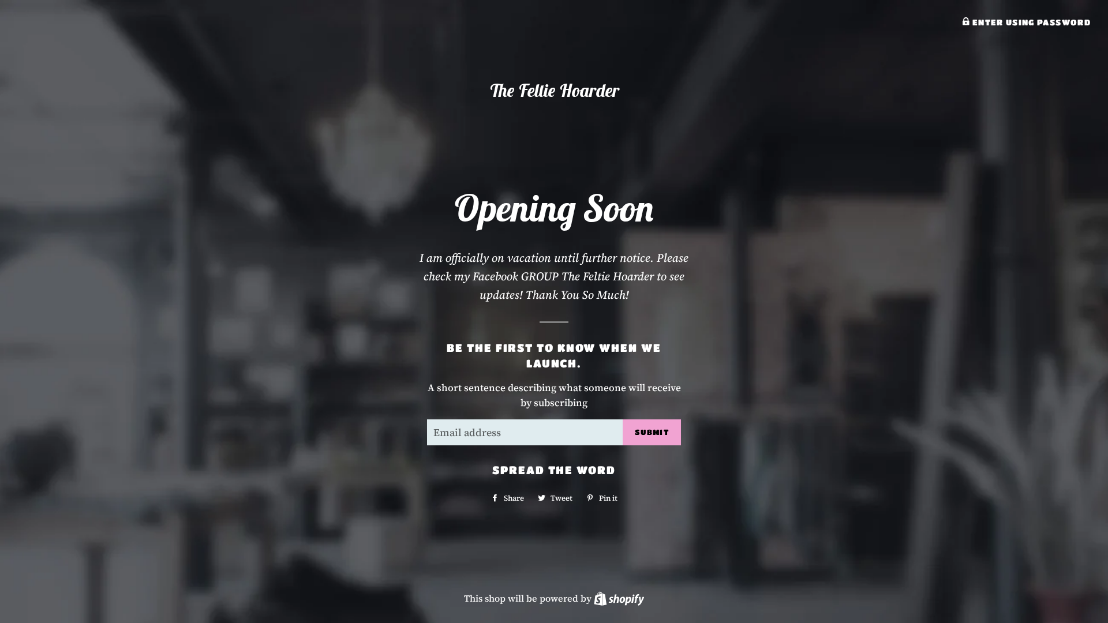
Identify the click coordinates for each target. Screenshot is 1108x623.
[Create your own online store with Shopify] (619, 598)
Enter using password (1030, 22)
